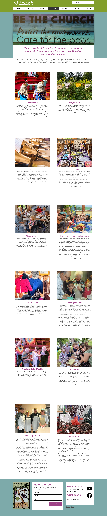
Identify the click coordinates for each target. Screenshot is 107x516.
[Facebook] (89, 495)
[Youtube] (89, 488)
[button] (30, 8)
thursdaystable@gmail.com (40, 451)
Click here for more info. (74, 258)
